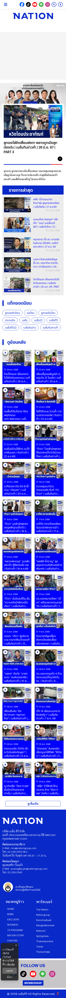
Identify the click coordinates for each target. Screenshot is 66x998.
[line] (53, 158)
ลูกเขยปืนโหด (48, 313)
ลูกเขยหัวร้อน (12, 313)
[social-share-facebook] (22, 4)
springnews (42, 936)
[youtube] (33, 976)
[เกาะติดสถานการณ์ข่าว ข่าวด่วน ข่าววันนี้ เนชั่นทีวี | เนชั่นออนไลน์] (33, 16)
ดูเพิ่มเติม (33, 803)
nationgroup (43, 914)
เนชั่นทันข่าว (29, 327)
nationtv (40, 930)
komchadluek (43, 920)
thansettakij (43, 951)
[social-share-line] (41, 4)
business (12, 924)
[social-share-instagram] (47, 4)
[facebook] (47, 158)
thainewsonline (44, 941)
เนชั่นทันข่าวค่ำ (50, 327)
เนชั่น (24, 320)
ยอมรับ (9, 970)
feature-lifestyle (13, 942)
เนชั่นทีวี (53, 320)
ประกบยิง (10, 320)
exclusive (13, 919)
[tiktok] (23, 976)
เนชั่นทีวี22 (10, 327)
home (10, 908)
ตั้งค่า (9, 977)
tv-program (15, 930)
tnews (39, 946)
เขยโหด (30, 313)
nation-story (15, 935)
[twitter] (60, 158)
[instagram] (52, 976)
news (10, 914)
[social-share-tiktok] (28, 4)
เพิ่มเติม (11, 964)
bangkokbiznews (45, 925)
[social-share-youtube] (34, 4)
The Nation (42, 909)
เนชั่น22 (38, 320)
